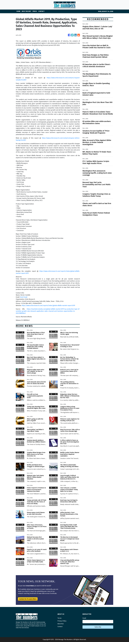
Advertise (60, 624)
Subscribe (98, 627)
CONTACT (41, 11)
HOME (18, 11)
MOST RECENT (26, 11)
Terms (59, 618)
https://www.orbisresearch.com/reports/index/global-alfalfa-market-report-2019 (48, 305)
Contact (59, 626)
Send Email (23, 297)
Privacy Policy (61, 621)
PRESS (35, 11)
